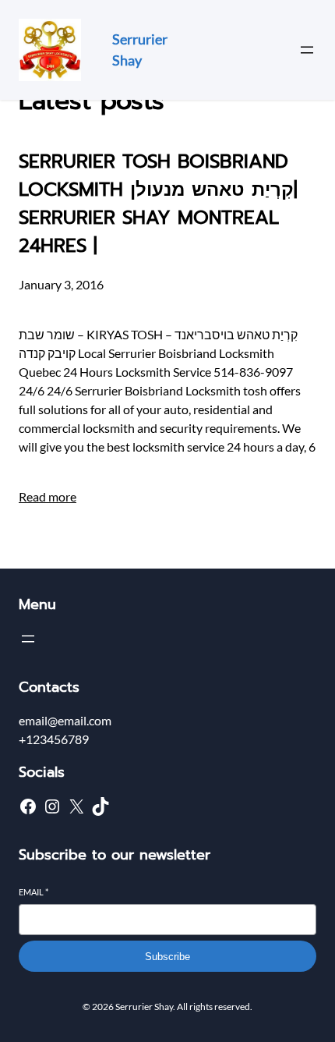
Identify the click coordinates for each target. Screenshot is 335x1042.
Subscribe (167, 956)
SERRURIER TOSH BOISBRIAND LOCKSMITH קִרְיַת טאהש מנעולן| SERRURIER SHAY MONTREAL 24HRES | (158, 203)
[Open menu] (307, 50)
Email (33, 892)
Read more (47, 496)
